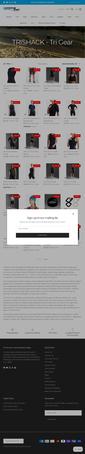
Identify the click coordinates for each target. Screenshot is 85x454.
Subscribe (42, 235)
